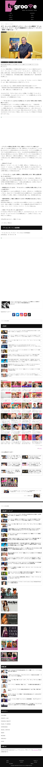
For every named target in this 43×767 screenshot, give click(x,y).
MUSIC (7, 762)
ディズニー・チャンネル (34, 64)
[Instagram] (21, 314)
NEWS (7, 760)
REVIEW (35, 762)
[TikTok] (29, 314)
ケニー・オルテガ (12, 64)
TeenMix (7, 64)
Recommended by (37, 445)
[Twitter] (17, 314)
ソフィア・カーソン (20, 64)
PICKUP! (3, 64)
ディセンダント (4, 66)
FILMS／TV (35, 760)
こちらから (35, 749)
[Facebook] (13, 314)
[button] (41, 320)
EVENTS (21, 762)
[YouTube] (25, 314)
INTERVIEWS (21, 760)
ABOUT (32, 763)
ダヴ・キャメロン (26, 64)
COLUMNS (11, 763)
